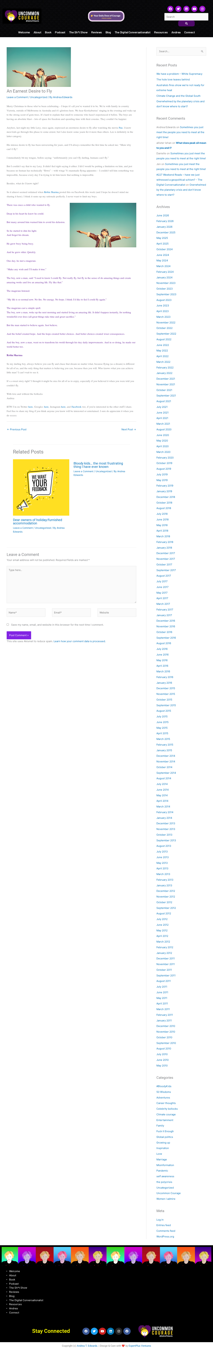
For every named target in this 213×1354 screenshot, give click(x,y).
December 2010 (165, 1026)
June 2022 (162, 345)
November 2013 (165, 829)
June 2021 (162, 412)
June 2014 (162, 789)
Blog (108, 32)
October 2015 (164, 699)
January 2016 (164, 682)
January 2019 (164, 491)
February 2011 (164, 1014)
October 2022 (164, 328)
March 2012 (163, 941)
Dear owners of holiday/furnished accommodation (37, 521)
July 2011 (161, 986)
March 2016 (163, 671)
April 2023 (162, 311)
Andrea (176, 32)
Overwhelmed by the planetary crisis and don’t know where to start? (181, 189)
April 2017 (162, 598)
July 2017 (162, 581)
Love (159, 1153)
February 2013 (164, 879)
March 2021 (163, 423)
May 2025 (162, 238)
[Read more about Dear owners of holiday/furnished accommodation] (41, 487)
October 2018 (164, 502)
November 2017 (165, 558)
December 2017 (165, 553)
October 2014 (164, 767)
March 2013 (163, 874)
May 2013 (162, 862)
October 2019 (164, 463)
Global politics (164, 1137)
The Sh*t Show (78, 32)
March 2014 (163, 806)
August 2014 (163, 778)
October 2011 (164, 969)
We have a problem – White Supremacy (179, 73)
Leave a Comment (17, 97)
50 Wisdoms (163, 1091)
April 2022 (162, 356)
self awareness (165, 1176)
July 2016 (162, 648)
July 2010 (162, 1054)
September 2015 (166, 705)
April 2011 (162, 1003)
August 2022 (163, 339)
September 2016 (166, 637)
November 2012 (165, 896)
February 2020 (165, 457)
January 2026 (164, 226)
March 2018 (163, 536)
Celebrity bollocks (167, 1108)
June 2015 (162, 722)
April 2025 (162, 243)
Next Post (128, 429)
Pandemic (162, 1170)
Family (160, 1125)
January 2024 (164, 277)
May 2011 (161, 998)
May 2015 (162, 727)
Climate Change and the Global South (178, 95)
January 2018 (164, 547)
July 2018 (162, 513)
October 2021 (164, 390)
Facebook (77, 406)
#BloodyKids (163, 1086)
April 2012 (162, 936)
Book (48, 32)
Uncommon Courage (168, 1193)
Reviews (96, 32)
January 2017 (164, 615)
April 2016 (162, 665)
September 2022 (166, 333)
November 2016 (165, 626)
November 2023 (166, 283)
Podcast (60, 32)
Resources (161, 32)
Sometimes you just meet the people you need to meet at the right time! (180, 132)
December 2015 (165, 688)
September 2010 (166, 1043)
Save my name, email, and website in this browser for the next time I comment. (57, 624)
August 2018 (163, 508)
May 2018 (162, 525)
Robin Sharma (51, 192)
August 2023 (164, 300)
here (30, 406)
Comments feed (165, 1230)
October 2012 (164, 902)
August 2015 (163, 710)
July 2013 (162, 851)
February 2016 (164, 677)
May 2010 (162, 1065)
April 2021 (162, 418)
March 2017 (163, 603)
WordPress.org (165, 1236)
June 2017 (162, 587)
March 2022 (163, 361)
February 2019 (164, 485)
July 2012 (162, 919)
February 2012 (164, 947)
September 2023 (166, 294)
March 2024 (163, 266)
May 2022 (162, 350)
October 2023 (164, 288)
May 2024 (162, 260)
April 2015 (162, 733)
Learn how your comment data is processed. (80, 641)
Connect (189, 32)
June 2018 (162, 519)
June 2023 (162, 305)
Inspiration (162, 1148)
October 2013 (164, 834)
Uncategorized (38, 97)
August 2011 (163, 981)
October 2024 (164, 249)
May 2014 (162, 795)
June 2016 (162, 654)
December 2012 (165, 890)
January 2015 (164, 750)
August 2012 (163, 913)
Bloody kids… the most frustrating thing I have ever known (98, 465)
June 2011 (162, 992)
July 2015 (162, 716)
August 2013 (163, 845)
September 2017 (166, 570)
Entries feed (163, 1225)
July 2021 (162, 406)
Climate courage (166, 1114)
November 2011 (165, 964)
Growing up (163, 1142)
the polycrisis (164, 1182)
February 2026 (165, 221)
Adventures (163, 1097)
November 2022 (165, 322)
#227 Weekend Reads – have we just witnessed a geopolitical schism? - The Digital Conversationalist (179, 179)
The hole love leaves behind (173, 79)
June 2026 (162, 215)
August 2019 (163, 468)
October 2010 (164, 1037)
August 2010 (163, 1048)
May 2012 (162, 930)
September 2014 (166, 772)
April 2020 (162, 446)
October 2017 (164, 564)
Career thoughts (166, 1103)
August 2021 (163, 401)
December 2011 (165, 958)
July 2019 (162, 474)
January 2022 (164, 373)
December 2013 (165, 823)
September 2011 (166, 975)
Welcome (24, 32)
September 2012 (166, 908)
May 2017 (162, 592)
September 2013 (166, 840)
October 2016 (164, 632)
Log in (160, 1219)
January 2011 (164, 1020)
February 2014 (164, 812)
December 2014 (165, 755)
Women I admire (165, 1198)
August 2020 (163, 429)
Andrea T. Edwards (87, 1345)
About (37, 32)
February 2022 (165, 367)
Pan (121, 127)
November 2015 (165, 694)
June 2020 (162, 435)
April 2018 (162, 530)
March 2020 (163, 452)
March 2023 (163, 316)
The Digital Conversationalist (133, 32)
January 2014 (164, 817)
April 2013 (162, 868)
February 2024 (165, 271)
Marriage (161, 1159)
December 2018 (165, 497)
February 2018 (164, 542)
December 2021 (165, 378)
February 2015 (164, 744)
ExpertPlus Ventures (140, 1345)
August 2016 (163, 643)
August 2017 (163, 575)
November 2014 (165, 761)
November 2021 (165, 384)
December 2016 (165, 620)
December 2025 (165, 232)
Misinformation (165, 1165)
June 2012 (162, 924)
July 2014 (162, 784)
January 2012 (164, 953)
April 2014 (162, 800)
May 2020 (162, 440)
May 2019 (162, 480)
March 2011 (163, 1009)
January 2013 (164, 885)
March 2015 (163, 739)
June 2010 (162, 1059)
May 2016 (162, 660)
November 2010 (165, 1031)
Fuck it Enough (165, 1131)
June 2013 (162, 857)
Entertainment (164, 1120)
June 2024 (162, 255)
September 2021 (166, 395)
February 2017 (164, 609)
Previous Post (16, 429)
